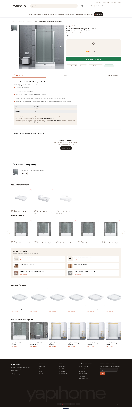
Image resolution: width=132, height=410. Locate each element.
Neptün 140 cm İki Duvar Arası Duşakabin (65, 243)
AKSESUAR (61, 14)
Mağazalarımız (42, 369)
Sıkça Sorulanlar (63, 373)
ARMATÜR (46, 14)
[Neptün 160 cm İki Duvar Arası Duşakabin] (110, 229)
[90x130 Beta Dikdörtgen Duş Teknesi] (21, 198)
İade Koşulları (62, 371)
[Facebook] (16, 374)
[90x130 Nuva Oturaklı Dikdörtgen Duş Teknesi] (43, 198)
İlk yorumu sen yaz (66, 148)
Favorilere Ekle (31, 190)
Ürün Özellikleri (18, 75)
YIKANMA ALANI (54, 14)
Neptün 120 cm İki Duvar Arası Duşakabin (21, 243)
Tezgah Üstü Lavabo (84, 366)
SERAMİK (72, 14)
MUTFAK (67, 14)
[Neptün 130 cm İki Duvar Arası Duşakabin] (43, 229)
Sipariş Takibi (106, 2)
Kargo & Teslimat (63, 369)
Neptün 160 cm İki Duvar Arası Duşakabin (110, 243)
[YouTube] (19, 374)
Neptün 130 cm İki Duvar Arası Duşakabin (43, 243)
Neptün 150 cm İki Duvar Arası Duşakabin (88, 243)
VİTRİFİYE (31, 14)
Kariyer (41, 373)
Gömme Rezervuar (83, 378)
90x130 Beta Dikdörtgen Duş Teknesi (20, 212)
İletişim (119, 2)
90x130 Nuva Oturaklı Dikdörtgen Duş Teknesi (43, 212)
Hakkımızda (42, 366)
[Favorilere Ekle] (68, 36)
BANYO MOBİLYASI (38, 14)
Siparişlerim (98, 2)
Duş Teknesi (82, 376)
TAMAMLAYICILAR (79, 14)
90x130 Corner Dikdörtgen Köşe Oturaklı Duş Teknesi (65, 212)
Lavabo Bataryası (83, 373)
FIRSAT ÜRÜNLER (88, 14)
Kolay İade (113, 2)
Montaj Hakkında (113, 75)
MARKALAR (99, 14)
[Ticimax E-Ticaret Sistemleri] (66, 409)
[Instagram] (12, 374)
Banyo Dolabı (82, 371)
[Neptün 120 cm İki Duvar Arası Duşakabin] (21, 229)
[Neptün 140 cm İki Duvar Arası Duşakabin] (66, 229)
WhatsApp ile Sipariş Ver (94, 59)
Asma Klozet (82, 369)
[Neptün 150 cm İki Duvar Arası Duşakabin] (88, 229)
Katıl (103, 373)
